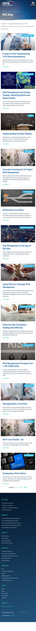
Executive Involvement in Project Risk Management (18, 171)
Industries (5, 548)
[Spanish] (33, 5)
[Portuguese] (34, 5)
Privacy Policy (22, 612)
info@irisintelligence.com (7, 606)
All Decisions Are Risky (13, 209)
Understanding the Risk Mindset (17, 133)
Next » (26, 487)
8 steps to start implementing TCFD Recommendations (16, 55)
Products (5, 515)
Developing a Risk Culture (14, 473)
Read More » (6, 67)
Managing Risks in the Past (15, 403)
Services (4, 532)
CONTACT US (5, 603)
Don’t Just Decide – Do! (13, 439)
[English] (31, 5)
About (4, 585)
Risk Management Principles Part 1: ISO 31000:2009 (18, 364)
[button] (33, 3)
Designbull (12, 615)
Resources (5, 565)
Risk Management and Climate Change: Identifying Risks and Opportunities (16, 95)
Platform (5, 499)
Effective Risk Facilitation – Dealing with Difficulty (15, 326)
